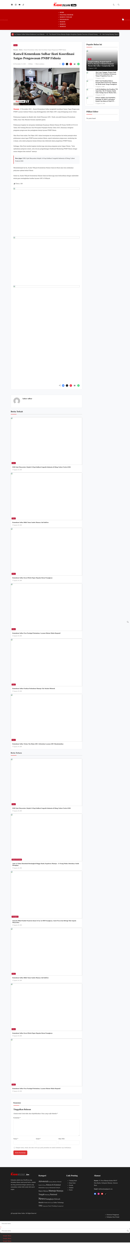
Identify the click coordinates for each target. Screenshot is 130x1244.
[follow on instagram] (16, 5)
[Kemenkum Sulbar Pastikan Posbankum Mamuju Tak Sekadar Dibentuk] (46, 685)
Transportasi (45, 1206)
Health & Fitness (42, 1185)
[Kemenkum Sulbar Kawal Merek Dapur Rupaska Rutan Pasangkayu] (46, 574)
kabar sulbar (27, 399)
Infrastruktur (42, 1187)
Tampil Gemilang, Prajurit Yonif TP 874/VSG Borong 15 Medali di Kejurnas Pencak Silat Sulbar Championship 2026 (101, 64)
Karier (71, 1190)
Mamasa (63, 26)
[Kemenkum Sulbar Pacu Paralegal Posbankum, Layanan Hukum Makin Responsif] (46, 629)
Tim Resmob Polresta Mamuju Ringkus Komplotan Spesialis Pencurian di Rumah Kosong (66, 34)
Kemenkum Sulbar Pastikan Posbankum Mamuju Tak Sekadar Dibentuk (33, 688)
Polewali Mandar (66, 15)
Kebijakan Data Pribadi (113, 1217)
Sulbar (55, 1202)
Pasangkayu (64, 19)
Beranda (15, 50)
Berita (20, 50)
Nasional (53, 1194)
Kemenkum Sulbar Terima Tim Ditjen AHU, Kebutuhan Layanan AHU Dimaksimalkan (37, 744)
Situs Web (61, 1139)
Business (55, 1181)
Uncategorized (60, 1206)
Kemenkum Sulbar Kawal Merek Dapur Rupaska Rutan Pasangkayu (32, 578)
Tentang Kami (73, 1180)
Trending (54, 1206)
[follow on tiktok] (23, 5)
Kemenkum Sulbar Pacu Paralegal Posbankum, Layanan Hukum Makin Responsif (36, 633)
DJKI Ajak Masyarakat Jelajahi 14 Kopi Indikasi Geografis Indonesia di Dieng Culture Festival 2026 (41, 467)
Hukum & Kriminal (16, 859)
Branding (50, 1181)
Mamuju (63, 24)
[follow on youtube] (19, 5)
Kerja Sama (72, 1183)
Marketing (47, 1194)
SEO (49, 1202)
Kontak (71, 1185)
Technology (60, 1202)
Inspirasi (47, 1187)
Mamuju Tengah (66, 17)
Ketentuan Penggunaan (113, 1214)
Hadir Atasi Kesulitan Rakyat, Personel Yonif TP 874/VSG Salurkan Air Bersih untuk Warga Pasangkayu (106, 82)
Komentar (17, 1118)
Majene (62, 22)
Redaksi (71, 1187)
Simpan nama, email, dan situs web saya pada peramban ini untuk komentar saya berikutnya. (43, 1147)
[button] (114, 4)
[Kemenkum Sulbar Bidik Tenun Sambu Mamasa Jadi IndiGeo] (46, 519)
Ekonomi (59, 1181)
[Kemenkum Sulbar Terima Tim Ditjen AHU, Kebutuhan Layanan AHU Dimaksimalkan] (46, 740)
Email (38, 1139)
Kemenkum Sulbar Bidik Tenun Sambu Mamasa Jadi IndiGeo (30, 522)
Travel (49, 1206)
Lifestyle (58, 1187)
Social (51, 1202)
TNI (90, 59)
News (15, 45)
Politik (46, 1202)
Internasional (52, 1187)
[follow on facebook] (12, 5)
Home (62, 12)
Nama (15, 1139)
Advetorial (43, 1181)
